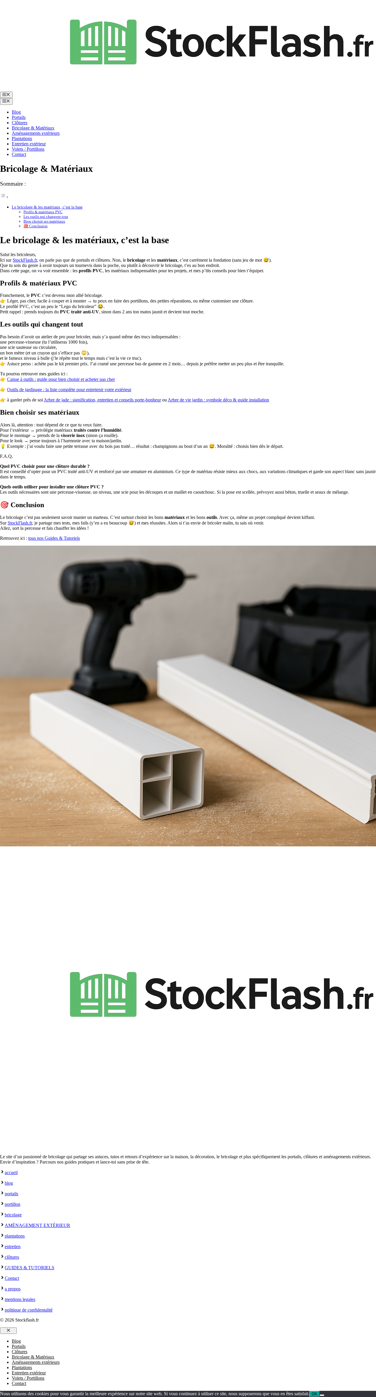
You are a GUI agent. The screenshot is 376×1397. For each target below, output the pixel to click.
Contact (19, 154)
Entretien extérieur (29, 143)
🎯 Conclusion (36, 226)
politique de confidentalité (29, 1309)
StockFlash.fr (25, 260)
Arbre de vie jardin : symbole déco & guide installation (218, 399)
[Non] (322, 1395)
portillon (12, 1204)
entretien (13, 1246)
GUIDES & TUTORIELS (29, 1267)
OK (314, 1394)
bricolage (13, 1214)
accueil (11, 1172)
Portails (19, 117)
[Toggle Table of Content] (4, 196)
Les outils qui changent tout (46, 216)
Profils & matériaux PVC (43, 212)
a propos (13, 1288)
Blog (16, 112)
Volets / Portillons (28, 149)
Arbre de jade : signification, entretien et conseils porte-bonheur (102, 399)
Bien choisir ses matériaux (44, 221)
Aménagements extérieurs (36, 133)
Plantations (22, 138)
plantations (15, 1235)
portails (11, 1193)
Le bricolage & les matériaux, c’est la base (47, 207)
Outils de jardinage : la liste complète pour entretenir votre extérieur (69, 389)
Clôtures (19, 122)
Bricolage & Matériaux (33, 127)
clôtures (12, 1257)
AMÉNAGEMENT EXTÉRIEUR (37, 1225)
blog (9, 1183)
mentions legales (20, 1299)
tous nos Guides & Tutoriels (54, 538)
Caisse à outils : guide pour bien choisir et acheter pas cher (61, 379)
